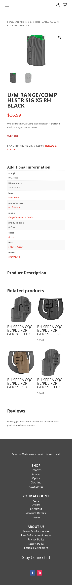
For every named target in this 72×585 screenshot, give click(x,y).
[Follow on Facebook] (32, 573)
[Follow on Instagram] (39, 573)
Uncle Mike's (14, 207)
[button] (60, 38)
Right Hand (13, 197)
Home (10, 21)
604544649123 (15, 246)
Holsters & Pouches (30, 21)
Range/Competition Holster (20, 217)
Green (11, 236)
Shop (17, 21)
